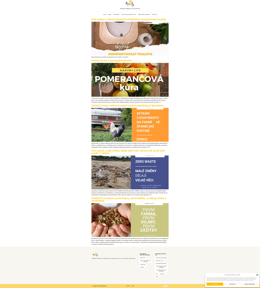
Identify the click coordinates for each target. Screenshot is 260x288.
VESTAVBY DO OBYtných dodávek (145, 254)
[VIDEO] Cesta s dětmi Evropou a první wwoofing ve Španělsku (127, 105)
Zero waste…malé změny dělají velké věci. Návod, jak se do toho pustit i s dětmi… (128, 152)
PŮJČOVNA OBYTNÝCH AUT (160, 254)
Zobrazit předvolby (250, 284)
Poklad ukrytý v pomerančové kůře (111, 60)
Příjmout (215, 284)
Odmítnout (232, 284)
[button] (257, 275)
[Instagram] (167, 286)
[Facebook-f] (165, 286)
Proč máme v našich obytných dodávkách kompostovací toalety (128, 19)
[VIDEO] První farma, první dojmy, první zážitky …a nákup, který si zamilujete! (128, 199)
